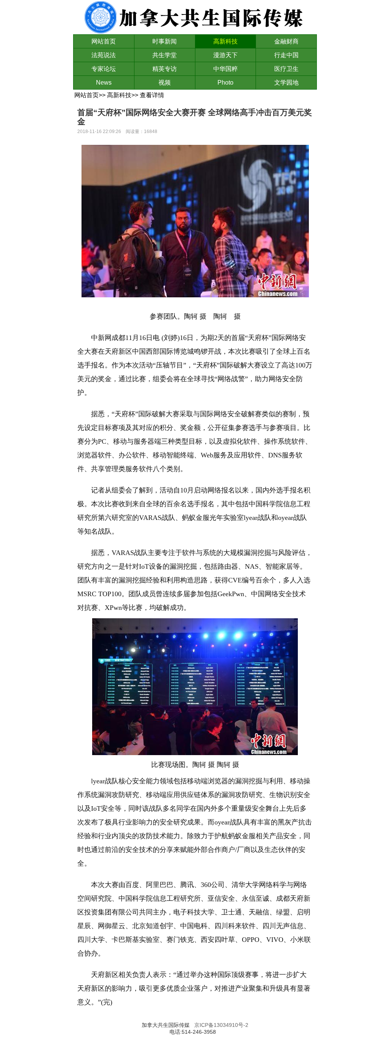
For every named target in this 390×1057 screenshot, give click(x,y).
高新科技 (225, 41)
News (104, 82)
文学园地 (286, 82)
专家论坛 (103, 69)
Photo (225, 82)
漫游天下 (225, 55)
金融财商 (286, 41)
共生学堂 (164, 55)
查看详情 (152, 95)
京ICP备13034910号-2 (221, 1025)
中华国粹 (225, 69)
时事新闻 (164, 41)
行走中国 (286, 55)
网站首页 (103, 41)
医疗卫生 (286, 69)
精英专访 (164, 69)
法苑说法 (103, 55)
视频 (164, 82)
